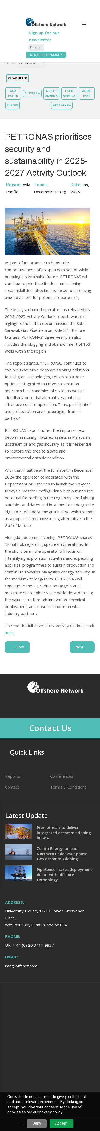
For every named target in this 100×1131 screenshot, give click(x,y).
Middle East (86, 93)
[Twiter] (61, 706)
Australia (32, 93)
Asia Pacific (13, 93)
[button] (90, 26)
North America (51, 93)
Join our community (46, 55)
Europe (12, 105)
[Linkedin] (47, 706)
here (9, 632)
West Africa (62, 105)
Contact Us (50, 728)
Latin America (69, 93)
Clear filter (17, 78)
